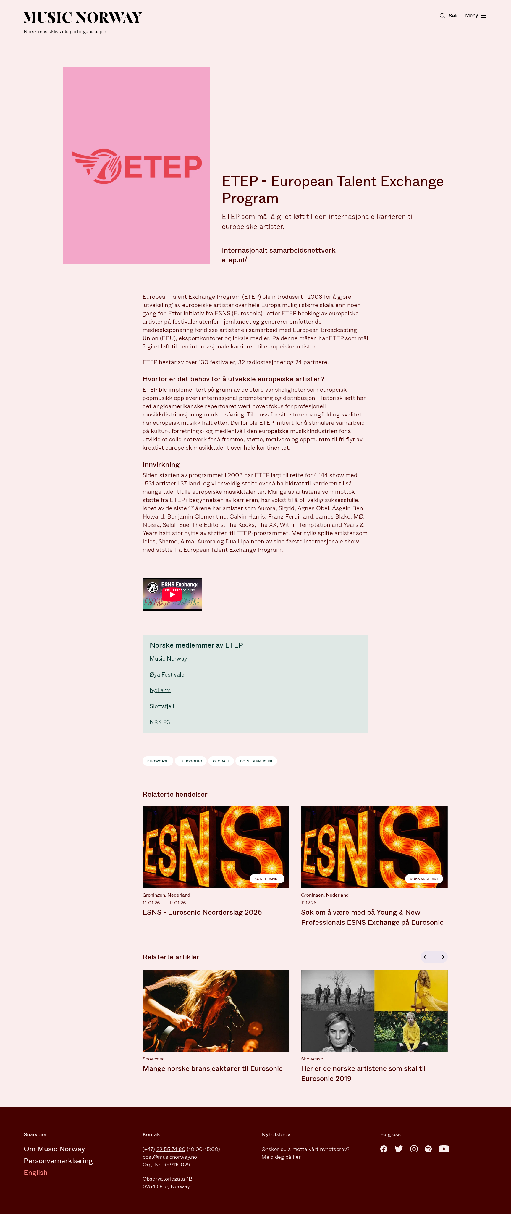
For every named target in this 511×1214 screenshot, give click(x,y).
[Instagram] (414, 1148)
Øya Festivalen (168, 675)
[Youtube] (444, 1148)
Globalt (221, 761)
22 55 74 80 (170, 1149)
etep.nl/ (234, 260)
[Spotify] (428, 1148)
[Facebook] (383, 1148)
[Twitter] (398, 1148)
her (296, 1157)
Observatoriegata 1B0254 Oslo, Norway (168, 1182)
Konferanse (267, 879)
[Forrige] (426, 957)
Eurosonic (191, 761)
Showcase (158, 761)
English (36, 1173)
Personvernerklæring (58, 1161)
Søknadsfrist (424, 879)
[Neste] (442, 957)
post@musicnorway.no (170, 1157)
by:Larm (160, 690)
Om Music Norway (54, 1149)
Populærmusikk (256, 761)
